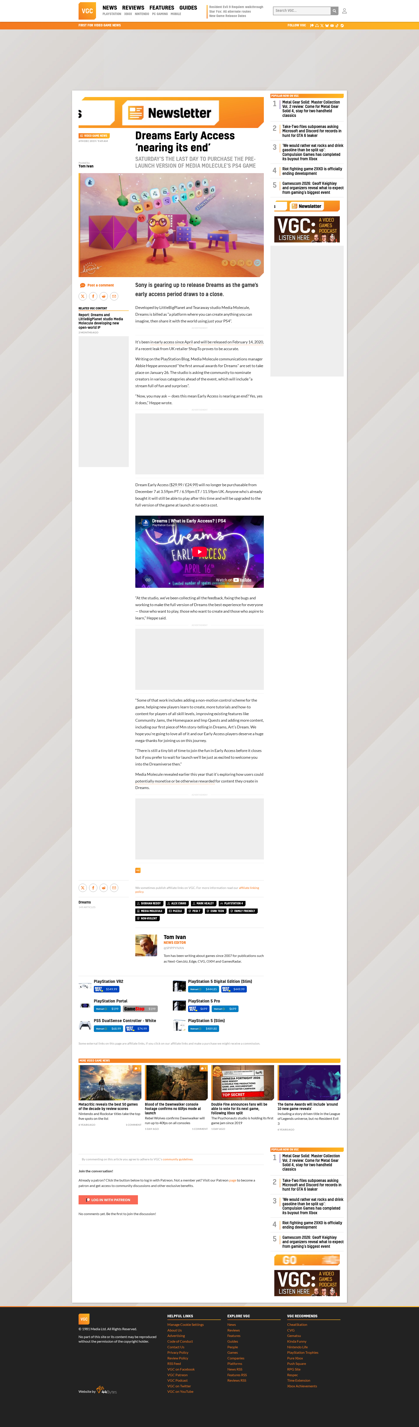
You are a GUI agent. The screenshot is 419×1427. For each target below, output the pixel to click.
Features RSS (237, 1375)
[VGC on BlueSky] (327, 25)
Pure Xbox (295, 1358)
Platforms (234, 1363)
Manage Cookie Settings (185, 1324)
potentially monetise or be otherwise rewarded (175, 781)
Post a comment (101, 285)
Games (232, 1352)
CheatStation (297, 1324)
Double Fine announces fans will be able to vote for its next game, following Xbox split (239, 1109)
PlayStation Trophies (302, 1352)
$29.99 (176, 484)
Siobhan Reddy (151, 903)
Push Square (296, 1363)
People (232, 1347)
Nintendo (142, 14)
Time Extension (298, 1380)
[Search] (334, 11)
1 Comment (133, 1124)
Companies (235, 1358)
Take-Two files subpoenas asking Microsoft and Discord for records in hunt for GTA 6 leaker (312, 131)
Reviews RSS (236, 1380)
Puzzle (177, 911)
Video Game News (95, 136)
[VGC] (87, 11)
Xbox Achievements (302, 1386)
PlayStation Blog (175, 359)
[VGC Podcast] (317, 25)
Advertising (176, 1335)
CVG (291, 1330)
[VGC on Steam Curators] (342, 25)
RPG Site (294, 1369)
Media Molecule (235, 307)
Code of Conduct (180, 1341)
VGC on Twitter (179, 1386)
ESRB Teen (217, 911)
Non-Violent (149, 918)
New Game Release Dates (227, 16)
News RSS (234, 1369)
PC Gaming (160, 14)
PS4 (226, 321)
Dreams (142, 314)
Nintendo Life (297, 1347)
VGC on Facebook (181, 1369)
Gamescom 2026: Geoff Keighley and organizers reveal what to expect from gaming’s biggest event (313, 188)
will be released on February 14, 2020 (232, 342)
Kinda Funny (296, 1341)
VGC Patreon (177, 1375)
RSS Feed (174, 1363)
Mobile (176, 14)
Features (161, 8)
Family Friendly (244, 911)
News (110, 8)
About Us (174, 1330)
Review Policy (177, 1358)
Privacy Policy (177, 1352)
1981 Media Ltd (94, 1329)
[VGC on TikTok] (337, 25)
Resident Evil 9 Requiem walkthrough (236, 7)
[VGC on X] (322, 25)
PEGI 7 (196, 911)
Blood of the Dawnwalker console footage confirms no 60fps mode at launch (173, 1109)
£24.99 (191, 484)
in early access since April (171, 342)
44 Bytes (106, 1390)
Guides (188, 8)
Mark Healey (205, 903)
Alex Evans (178, 903)
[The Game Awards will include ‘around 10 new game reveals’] (309, 1082)
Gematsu (294, 1335)
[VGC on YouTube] (332, 25)
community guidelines (178, 1159)
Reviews (133, 8)
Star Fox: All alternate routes (230, 11)
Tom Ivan (86, 166)
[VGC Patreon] (312, 25)
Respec (292, 1375)
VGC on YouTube (180, 1391)
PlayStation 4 (233, 903)
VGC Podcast (177, 1380)
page (232, 1180)
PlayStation (112, 14)
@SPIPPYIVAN (174, 948)
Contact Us (175, 1347)
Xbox (128, 14)
